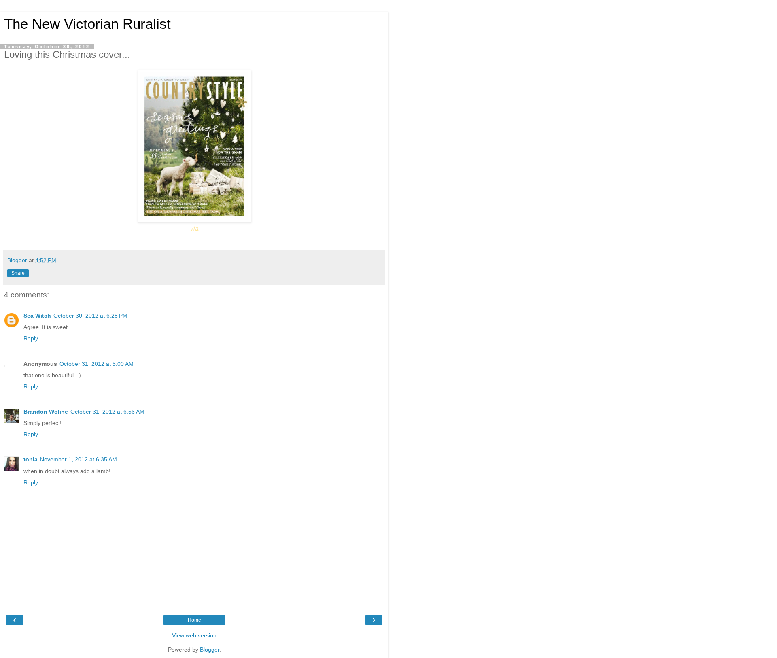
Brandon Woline (45, 411)
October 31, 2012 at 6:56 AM (107, 411)
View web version (194, 635)
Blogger (209, 649)
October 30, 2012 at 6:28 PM (90, 315)
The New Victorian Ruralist (87, 24)
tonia (30, 459)
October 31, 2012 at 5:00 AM (96, 364)
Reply (30, 338)
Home (194, 620)
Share (18, 273)
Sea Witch (37, 315)
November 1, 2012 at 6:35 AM (78, 459)
